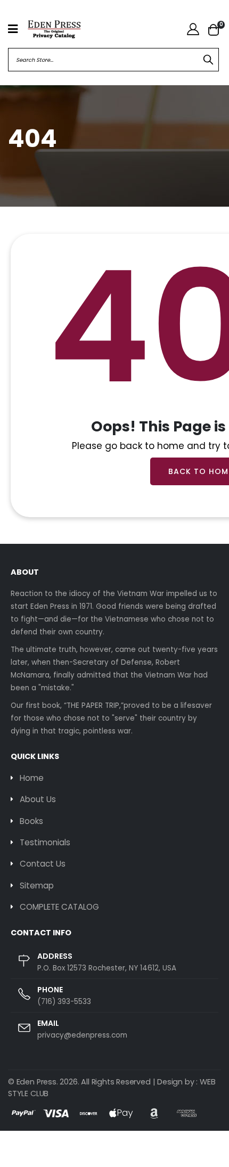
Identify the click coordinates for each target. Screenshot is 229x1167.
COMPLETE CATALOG (59, 906)
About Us (38, 799)
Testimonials (45, 842)
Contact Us (43, 863)
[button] (213, 29)
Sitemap (37, 885)
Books (31, 821)
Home (32, 778)
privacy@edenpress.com (82, 1035)
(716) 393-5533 (64, 1002)
